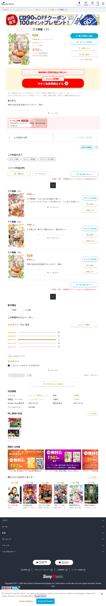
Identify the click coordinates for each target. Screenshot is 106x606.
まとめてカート (86, 174)
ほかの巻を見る (86, 59)
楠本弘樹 (57, 508)
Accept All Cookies (45, 601)
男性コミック (40, 10)
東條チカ (26, 508)
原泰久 (10, 508)
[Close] (102, 594)
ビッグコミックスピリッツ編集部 (19, 441)
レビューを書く (37, 45)
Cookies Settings (26, 601)
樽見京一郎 (42, 508)
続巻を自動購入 (87, 147)
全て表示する (54, 207)
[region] (53, 598)
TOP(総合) (5, 10)
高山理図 (78, 508)
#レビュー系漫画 (29, 159)
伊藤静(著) (36, 39)
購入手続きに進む (86, 36)
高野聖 (71, 508)
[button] (78, 570)
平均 (22, 325)
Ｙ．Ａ (63, 508)
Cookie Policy (40, 596)
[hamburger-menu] (103, 4)
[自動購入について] (96, 147)
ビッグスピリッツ (47, 39)
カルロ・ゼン (34, 508)
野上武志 (50, 508)
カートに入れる (86, 42)
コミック (29, 10)
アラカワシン (89, 508)
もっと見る (54, 113)
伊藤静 (14, 310)
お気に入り (85, 48)
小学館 (76, 399)
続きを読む (54, 370)
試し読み (85, 54)
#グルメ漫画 (14, 159)
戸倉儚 (96, 508)
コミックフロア (17, 10)
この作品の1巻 (20, 137)
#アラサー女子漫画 (47, 159)
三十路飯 (51, 10)
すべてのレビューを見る (53, 384)
